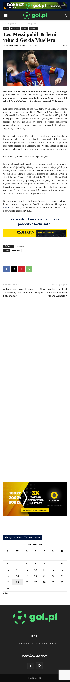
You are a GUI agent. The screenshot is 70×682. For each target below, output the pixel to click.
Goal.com (20, 246)
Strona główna (9, 23)
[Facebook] (6, 269)
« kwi (6, 593)
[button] (5, 15)
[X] (14, 269)
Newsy (24, 28)
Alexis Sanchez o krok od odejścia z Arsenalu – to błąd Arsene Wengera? (51, 292)
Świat (21, 23)
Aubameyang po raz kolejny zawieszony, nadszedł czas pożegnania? (18, 292)
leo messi (16, 250)
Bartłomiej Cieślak (17, 45)
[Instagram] (39, 665)
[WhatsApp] (29, 269)
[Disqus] (35, 349)
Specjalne (33, 28)
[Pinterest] (21, 269)
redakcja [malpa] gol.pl (43, 643)
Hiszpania (31, 23)
